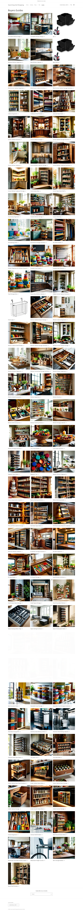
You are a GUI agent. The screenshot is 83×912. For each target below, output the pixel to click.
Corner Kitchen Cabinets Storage (38, 165)
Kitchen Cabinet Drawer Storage (38, 319)
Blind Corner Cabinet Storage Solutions (62, 88)
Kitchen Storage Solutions (14, 448)
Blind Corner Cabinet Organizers (16, 88)
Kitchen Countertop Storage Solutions (40, 371)
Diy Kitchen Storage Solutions (38, 242)
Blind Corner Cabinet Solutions (38, 88)
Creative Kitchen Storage (37, 216)
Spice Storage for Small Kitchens (39, 681)
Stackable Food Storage (36, 706)
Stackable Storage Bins (13, 731)
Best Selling (56, 62)
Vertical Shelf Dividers (36, 834)
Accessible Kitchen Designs (37, 36)
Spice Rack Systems (58, 655)
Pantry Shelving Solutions (37, 500)
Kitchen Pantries (57, 397)
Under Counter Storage (58, 809)
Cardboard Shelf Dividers (37, 113)
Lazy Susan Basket (35, 448)
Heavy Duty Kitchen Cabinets (38, 294)
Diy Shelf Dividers (57, 242)
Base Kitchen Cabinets (36, 62)
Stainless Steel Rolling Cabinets (60, 731)
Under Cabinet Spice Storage (60, 783)
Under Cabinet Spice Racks (37, 783)
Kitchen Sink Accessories (14, 422)
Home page (11, 319)
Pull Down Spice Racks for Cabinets (61, 525)
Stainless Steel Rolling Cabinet (38, 731)
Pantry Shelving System (59, 500)
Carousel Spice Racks (58, 113)
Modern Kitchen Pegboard (59, 474)
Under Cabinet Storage (13, 809)
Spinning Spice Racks (13, 706)
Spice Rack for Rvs (12, 655)
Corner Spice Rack (35, 191)
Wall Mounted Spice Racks (59, 834)
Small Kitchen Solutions (59, 577)
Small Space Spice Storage (14, 603)
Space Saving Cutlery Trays (14, 628)
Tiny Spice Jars (34, 757)
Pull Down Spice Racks (36, 525)
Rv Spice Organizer (57, 551)
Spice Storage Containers (14, 681)
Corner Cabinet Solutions (14, 139)
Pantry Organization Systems (15, 500)
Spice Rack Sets (34, 655)
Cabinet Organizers (12, 113)
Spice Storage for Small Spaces (60, 681)
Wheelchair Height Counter (37, 860)
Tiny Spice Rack (57, 757)
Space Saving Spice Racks (59, 628)
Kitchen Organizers (35, 397)
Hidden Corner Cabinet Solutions (61, 294)
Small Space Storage (36, 603)
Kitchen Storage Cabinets (59, 422)
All (53, 36)
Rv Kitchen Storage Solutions (38, 551)
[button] (36, 5)
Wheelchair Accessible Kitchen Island (17, 860)
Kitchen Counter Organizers (15, 371)
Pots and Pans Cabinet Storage (15, 525)
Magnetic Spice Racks (13, 474)
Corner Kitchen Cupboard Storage (16, 191)
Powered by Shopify (22, 909)
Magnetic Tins (34, 474)
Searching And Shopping (14, 909)
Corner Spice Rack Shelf (59, 191)
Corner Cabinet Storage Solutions (61, 139)
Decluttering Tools (12, 242)
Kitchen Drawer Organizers (59, 371)
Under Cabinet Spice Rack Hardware (17, 783)
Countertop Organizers (13, 216)
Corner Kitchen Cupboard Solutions (61, 165)
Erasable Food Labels (36, 268)
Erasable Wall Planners (58, 268)
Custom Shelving (57, 216)
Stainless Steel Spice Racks (14, 757)
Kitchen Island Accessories (14, 397)
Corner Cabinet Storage (36, 139)
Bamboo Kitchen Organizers (15, 62)
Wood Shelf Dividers (13, 886)
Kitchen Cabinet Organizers (59, 319)
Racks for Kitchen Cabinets (14, 551)
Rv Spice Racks (11, 577)
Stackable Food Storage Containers (61, 706)
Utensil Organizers (12, 834)
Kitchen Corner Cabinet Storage (60, 345)
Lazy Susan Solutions (58, 448)
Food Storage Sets (12, 294)
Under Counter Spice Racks (37, 809)
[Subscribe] (51, 894)
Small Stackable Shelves (59, 603)
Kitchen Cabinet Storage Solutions (39, 345)
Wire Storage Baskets (58, 860)
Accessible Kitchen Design (14, 36)
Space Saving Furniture (36, 628)
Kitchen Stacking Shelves (37, 422)
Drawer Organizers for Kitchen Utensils (17, 268)
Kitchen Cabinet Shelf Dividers (15, 345)
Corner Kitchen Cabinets (14, 165)
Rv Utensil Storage (35, 577)
